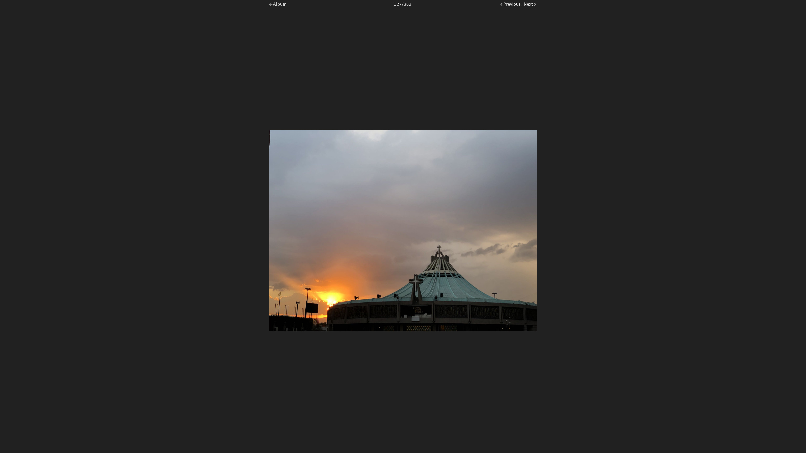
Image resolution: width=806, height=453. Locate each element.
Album (280, 5)
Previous (512, 5)
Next (530, 5)
